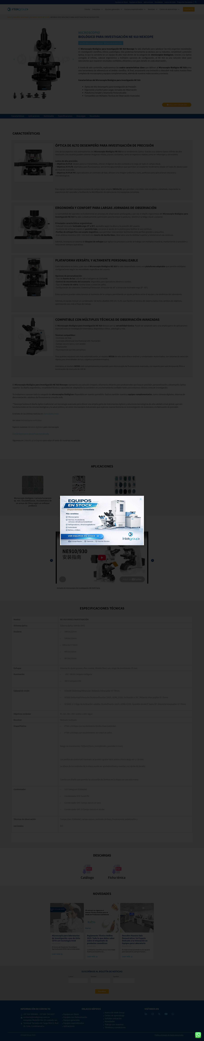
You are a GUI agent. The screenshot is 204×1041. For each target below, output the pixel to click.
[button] (141, 499)
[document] (102, 520)
